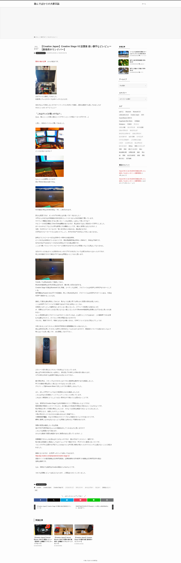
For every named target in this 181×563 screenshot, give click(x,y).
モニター (97, 487)
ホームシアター (89, 487)
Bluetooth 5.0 (136, 111)
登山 (143, 152)
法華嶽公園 (132, 152)
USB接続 (137, 121)
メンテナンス (128, 143)
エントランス (131, 127)
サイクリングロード (124, 133)
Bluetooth (128, 111)
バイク (121, 143)
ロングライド (138, 143)
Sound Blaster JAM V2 (125, 118)
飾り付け (121, 158)
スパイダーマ (123, 136)
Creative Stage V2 (58, 487)
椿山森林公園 (123, 152)
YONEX (129, 124)
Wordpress (122, 124)
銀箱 (138, 155)
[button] (40, 500)
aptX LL (121, 111)
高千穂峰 (128, 158)
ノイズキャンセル (136, 139)
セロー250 (131, 136)
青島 (143, 155)
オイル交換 (140, 127)
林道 (125, 149)
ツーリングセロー (124, 139)
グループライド (123, 130)
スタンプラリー (136, 133)
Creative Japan (47, 487)
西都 (124, 155)
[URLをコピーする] (107, 500)
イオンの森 (122, 127)
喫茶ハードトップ (140, 146)
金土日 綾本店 (131, 155)
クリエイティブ (69, 487)
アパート (136, 124)
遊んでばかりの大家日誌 (46, 4)
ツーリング (140, 136)
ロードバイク (123, 146)
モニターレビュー (41, 53)
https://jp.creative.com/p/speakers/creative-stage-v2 (52, 456)
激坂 (138, 152)
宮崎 (120, 149)
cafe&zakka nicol (124, 115)
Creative (39, 487)
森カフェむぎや (133, 149)
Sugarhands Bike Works (125, 121)
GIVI (142, 115)
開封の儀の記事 (40, 61)
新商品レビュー (106, 487)
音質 (36, 490)
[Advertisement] (90, 22)
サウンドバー (79, 487)
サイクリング (133, 130)
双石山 (130, 146)
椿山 (140, 149)
